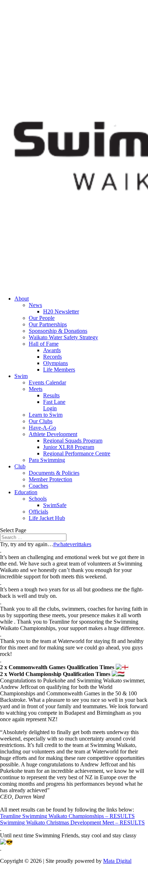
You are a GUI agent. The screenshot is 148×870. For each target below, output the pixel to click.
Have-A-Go (42, 428)
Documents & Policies (54, 473)
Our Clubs (40, 421)
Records (52, 357)
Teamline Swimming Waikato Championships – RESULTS (67, 816)
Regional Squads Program (72, 441)
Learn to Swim (46, 415)
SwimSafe (54, 505)
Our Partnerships (48, 324)
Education (25, 492)
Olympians (55, 363)
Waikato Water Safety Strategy (63, 337)
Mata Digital (117, 861)
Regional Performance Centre (76, 453)
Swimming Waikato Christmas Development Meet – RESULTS (72, 822)
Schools (38, 499)
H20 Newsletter (61, 311)
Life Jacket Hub (47, 518)
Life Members (59, 370)
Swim (21, 376)
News (35, 305)
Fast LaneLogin (54, 405)
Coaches (38, 486)
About (21, 298)
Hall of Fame (44, 344)
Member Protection (50, 479)
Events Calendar (47, 382)
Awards (52, 350)
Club (20, 466)
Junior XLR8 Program (68, 447)
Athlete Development (53, 434)
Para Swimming (47, 460)
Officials (38, 512)
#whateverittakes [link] (72, 544)
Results (51, 395)
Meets (35, 389)
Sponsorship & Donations (58, 331)
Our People (42, 318)
